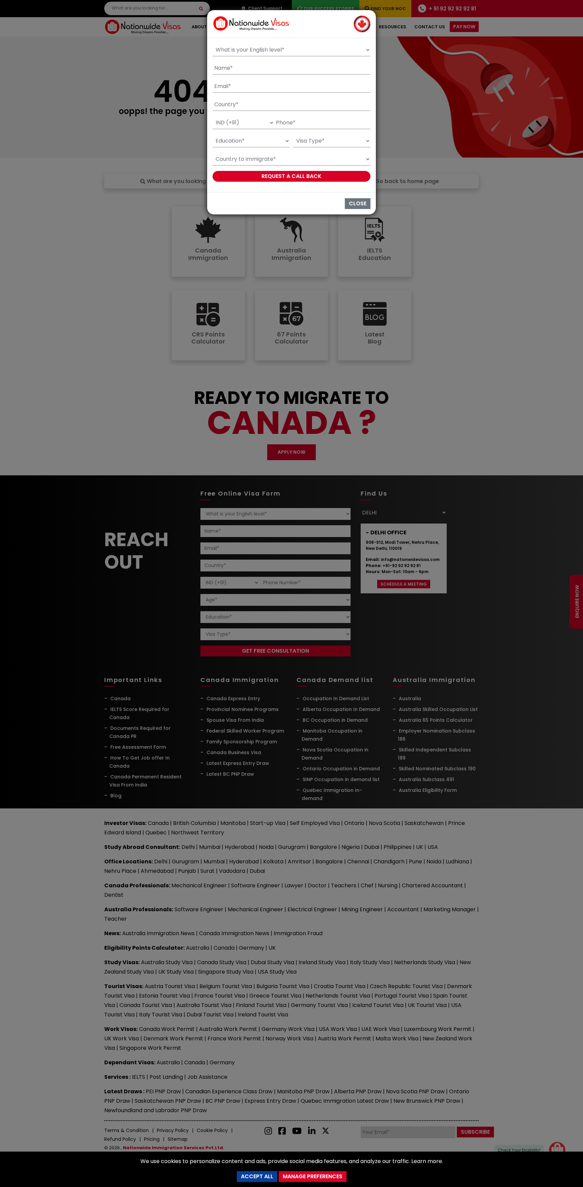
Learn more (426, 1161)
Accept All (257, 1176)
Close (357, 203)
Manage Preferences (312, 1176)
